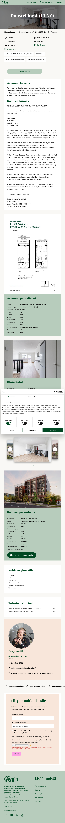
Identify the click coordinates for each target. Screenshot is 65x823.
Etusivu (37, 790)
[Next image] (55, 449)
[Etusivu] (5, 2)
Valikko (59, 2)
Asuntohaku (33, 2)
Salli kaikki (53, 430)
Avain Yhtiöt (39, 798)
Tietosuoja (8, 806)
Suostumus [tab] (11, 396)
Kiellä (12, 430)
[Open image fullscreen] (32, 449)
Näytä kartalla (9, 49)
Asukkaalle (39, 794)
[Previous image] (10, 449)
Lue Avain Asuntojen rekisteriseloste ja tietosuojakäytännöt (30, 737)
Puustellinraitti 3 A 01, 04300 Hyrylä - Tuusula (38, 32)
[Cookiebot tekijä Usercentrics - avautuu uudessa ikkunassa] (55, 392)
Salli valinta (32, 430)
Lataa (53, 608)
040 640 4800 (17, 663)
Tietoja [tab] (54, 396)
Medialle (38, 801)
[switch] (24, 423)
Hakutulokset (9, 32)
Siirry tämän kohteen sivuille (21, 555)
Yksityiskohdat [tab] (32, 396)
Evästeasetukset (10, 810)
